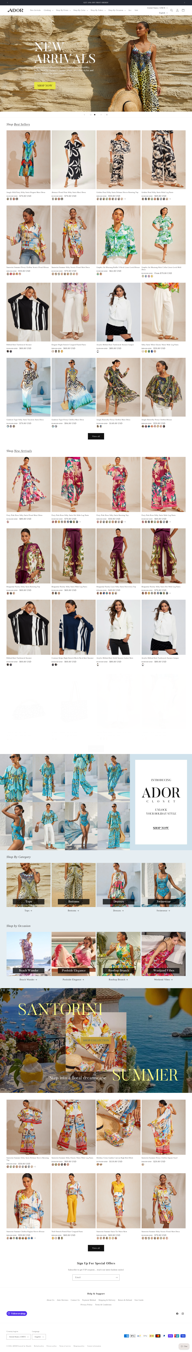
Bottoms (72, 910)
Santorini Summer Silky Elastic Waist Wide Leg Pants (72, 1158)
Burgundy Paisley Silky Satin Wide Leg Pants (69, 587)
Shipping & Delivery (106, 1300)
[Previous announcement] (7, 2)
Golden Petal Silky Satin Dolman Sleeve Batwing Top (117, 192)
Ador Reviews (62, 1300)
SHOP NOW (96, 802)
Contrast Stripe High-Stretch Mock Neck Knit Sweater (73, 658)
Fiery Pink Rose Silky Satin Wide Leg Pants (159, 515)
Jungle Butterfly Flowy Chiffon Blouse (157, 420)
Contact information (94, 1346)
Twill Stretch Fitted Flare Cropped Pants (67, 1232)
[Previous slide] (84, 115)
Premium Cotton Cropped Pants (154, 732)
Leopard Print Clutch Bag (17, 732)
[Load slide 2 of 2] (95, 115)
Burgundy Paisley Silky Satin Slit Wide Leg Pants (161, 587)
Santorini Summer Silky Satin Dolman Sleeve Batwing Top (28, 1159)
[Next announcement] (184, 2)
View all (96, 436)
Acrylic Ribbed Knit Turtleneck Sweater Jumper (115, 345)
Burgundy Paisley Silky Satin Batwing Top (23, 587)
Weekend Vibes (162, 979)
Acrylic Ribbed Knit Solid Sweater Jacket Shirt (115, 658)
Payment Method (89, 1300)
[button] (48, 10)
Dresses (117, 910)
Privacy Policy (86, 1305)
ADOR (15, 1346)
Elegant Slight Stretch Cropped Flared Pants (69, 345)
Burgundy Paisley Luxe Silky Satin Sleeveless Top (116, 587)
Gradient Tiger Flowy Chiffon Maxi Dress (68, 420)
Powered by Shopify (24, 1346)
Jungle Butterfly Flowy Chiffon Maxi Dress (113, 420)
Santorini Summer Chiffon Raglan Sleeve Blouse (26, 1232)
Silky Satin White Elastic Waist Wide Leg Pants (160, 345)
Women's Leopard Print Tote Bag (64, 732)
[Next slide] (101, 115)
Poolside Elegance (72, 979)
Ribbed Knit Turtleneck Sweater (19, 345)
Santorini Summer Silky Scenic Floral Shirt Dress (71, 267)
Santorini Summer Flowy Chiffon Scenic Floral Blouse (28, 267)
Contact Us (75, 1300)
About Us (50, 1300)
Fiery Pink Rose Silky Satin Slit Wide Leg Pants (70, 515)
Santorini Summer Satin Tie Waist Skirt (112, 1232)
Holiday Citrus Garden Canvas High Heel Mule (115, 1158)
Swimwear (162, 910)
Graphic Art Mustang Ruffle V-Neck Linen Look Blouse (118, 267)
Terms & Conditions (103, 1305)
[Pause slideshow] (107, 115)
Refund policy (39, 1346)
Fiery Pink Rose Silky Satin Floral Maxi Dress (24, 515)
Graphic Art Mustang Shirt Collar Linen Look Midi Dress (161, 268)
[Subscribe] (116, 1277)
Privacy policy (52, 1346)
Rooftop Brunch (117, 979)
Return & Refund (125, 1300)
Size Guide (139, 1300)
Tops (27, 910)
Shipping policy (79, 1346)
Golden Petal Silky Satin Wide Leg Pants (157, 192)
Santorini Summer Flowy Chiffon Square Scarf (160, 1158)
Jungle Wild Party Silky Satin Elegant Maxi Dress (26, 192)
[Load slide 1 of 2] (91, 115)
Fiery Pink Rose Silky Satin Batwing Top (113, 515)
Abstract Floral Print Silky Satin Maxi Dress (69, 192)
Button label (96, 64)
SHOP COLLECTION (96, 1040)
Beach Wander (27, 979)
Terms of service (65, 1346)
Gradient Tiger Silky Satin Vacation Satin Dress (25, 420)
